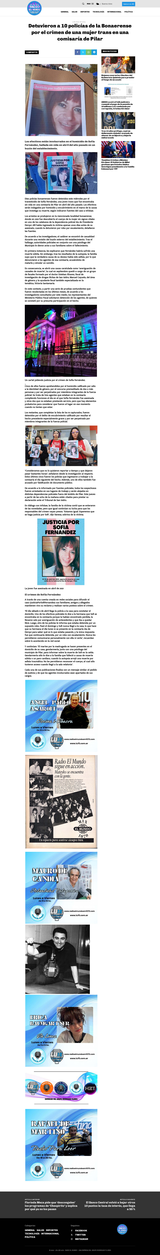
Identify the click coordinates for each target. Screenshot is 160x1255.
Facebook (81, 1230)
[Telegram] (94, 52)
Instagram (81, 1239)
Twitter (80, 1234)
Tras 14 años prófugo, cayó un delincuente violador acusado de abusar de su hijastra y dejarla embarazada (117, 134)
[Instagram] (71, 1239)
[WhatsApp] (88, 52)
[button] (83, 4)
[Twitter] (83, 52)
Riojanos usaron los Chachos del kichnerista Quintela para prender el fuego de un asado (117, 77)
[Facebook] (77, 52)
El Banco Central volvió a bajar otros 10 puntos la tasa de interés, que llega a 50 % (109, 1206)
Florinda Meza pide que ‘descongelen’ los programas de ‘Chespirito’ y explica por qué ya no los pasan (51, 1206)
